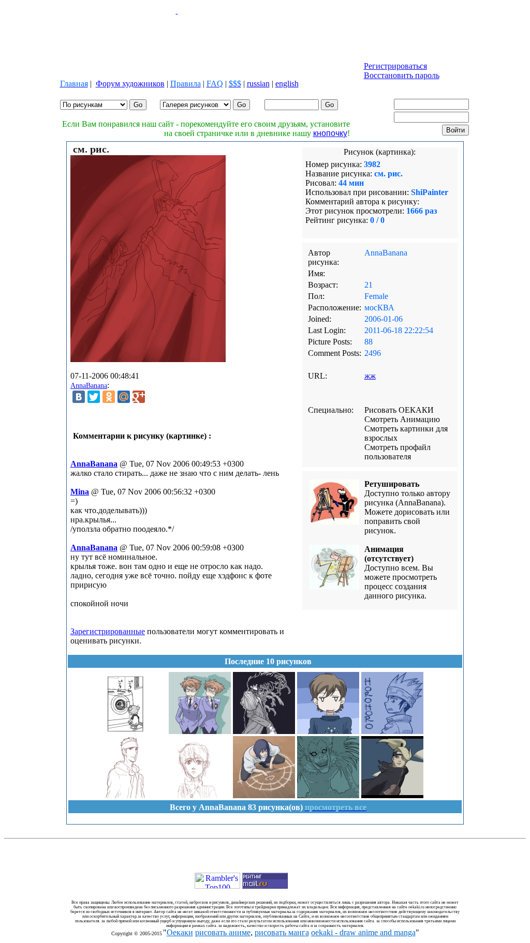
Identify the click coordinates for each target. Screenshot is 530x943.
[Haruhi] (328, 731)
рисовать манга (282, 932)
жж (370, 375)
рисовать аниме (223, 932)
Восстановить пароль (401, 75)
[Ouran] (200, 731)
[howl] (264, 795)
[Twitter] (93, 397)
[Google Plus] (138, 397)
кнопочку (330, 133)
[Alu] (264, 731)
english (287, 83)
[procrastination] (136, 731)
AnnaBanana (88, 386)
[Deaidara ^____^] (392, 795)
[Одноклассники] (108, 397)
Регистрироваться (395, 66)
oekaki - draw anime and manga (363, 932)
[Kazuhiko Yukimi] (136, 795)
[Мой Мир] (123, 397)
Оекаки (180, 932)
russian (258, 83)
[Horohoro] (392, 731)
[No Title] (200, 795)
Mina (79, 491)
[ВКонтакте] (78, 397)
